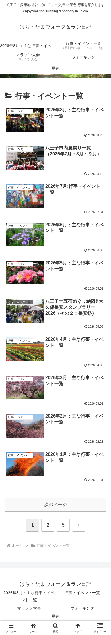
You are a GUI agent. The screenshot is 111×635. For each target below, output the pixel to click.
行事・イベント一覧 (82, 592)
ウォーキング (82, 608)
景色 (55, 616)
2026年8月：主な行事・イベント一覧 (29, 596)
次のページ (55, 504)
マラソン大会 (29, 608)
